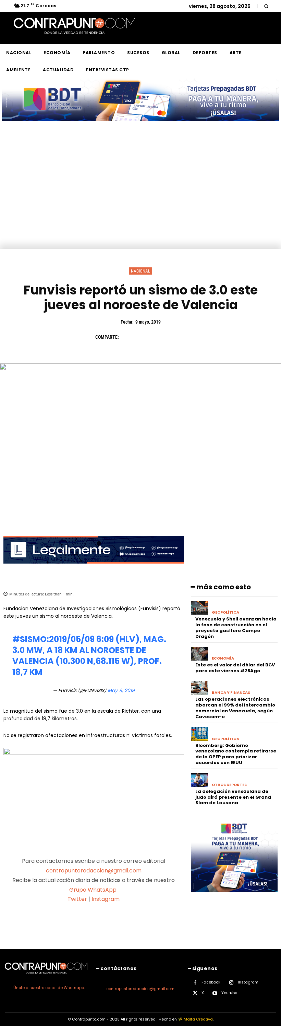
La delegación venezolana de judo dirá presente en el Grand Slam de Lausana (233, 797)
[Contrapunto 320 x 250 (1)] (234, 897)
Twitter (77, 899)
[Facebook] (127, 337)
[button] (266, 6)
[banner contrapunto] (93, 569)
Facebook (210, 982)
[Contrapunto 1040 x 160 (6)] (140, 126)
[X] (143, 337)
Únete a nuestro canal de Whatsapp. (49, 987)
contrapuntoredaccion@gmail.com (94, 870)
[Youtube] (215, 993)
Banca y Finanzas (231, 693)
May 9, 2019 (121, 690)
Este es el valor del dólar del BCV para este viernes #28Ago (235, 668)
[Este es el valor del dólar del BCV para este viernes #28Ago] (199, 654)
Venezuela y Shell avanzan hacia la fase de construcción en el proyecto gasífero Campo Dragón (236, 628)
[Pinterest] (159, 337)
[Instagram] (231, 982)
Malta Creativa (198, 1019)
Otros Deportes (229, 785)
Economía (223, 658)
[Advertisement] (140, 197)
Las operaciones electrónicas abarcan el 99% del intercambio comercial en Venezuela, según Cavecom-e (235, 708)
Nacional (140, 271)
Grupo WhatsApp (93, 890)
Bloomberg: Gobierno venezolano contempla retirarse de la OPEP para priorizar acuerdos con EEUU (235, 754)
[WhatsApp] (175, 337)
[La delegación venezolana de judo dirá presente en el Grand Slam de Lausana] (199, 780)
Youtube (229, 992)
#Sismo (29, 639)
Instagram (105, 899)
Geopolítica (225, 612)
